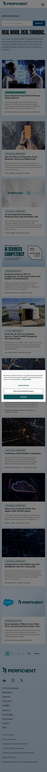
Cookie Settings (23, 385)
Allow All (23, 397)
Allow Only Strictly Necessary (23, 391)
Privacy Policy (26, 379)
